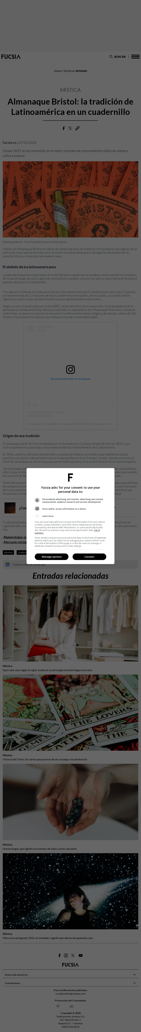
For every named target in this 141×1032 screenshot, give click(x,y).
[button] (70, 516)
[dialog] (70, 516)
